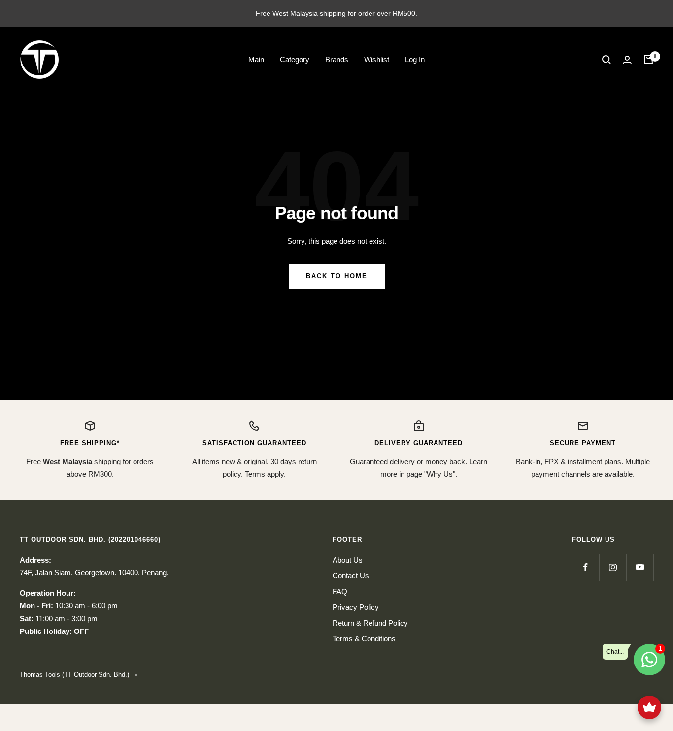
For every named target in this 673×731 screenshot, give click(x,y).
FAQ (340, 591)
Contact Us (351, 575)
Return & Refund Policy (370, 623)
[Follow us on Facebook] (585, 567)
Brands (336, 59)
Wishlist (376, 59)
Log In (415, 59)
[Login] (627, 60)
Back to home (337, 276)
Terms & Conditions (364, 638)
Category (294, 59)
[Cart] (648, 59)
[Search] (606, 59)
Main (256, 59)
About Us (348, 560)
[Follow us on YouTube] (639, 567)
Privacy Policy (356, 607)
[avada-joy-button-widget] (649, 707)
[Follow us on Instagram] (612, 567)
